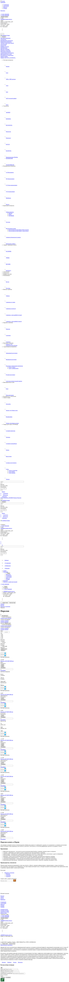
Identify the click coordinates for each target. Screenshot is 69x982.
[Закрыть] (2, 555)
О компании (6, 4)
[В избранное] (3, 653)
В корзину (3, 667)
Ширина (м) (3, 970)
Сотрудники (6, 5)
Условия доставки (5, 910)
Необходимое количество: (6, 973)
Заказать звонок (4, 16)
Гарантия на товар (5, 911)
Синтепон (8, 875)
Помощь (2, 907)
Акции (2, 897)
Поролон (8, 874)
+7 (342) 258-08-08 (5, 14)
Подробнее (3, 670)
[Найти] (5, 488)
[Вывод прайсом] (4, 651)
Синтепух (8, 876)
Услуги (2, 898)
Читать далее (59, 955)
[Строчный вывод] (3, 651)
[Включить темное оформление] (2, 34)
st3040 (2, 666)
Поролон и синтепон (9, 872)
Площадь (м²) (4, 972)
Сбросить (3, 977)
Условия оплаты (4, 909)
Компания (3, 899)
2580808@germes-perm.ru (6, 19)
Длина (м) (3, 969)
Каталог (2, 895)
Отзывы (5, 8)
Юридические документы (6, 945)
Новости (5, 7)
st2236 (2, 664)
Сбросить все (7, 623)
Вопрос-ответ (4, 913)
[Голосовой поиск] (2, 488)
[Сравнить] (3, 655)
